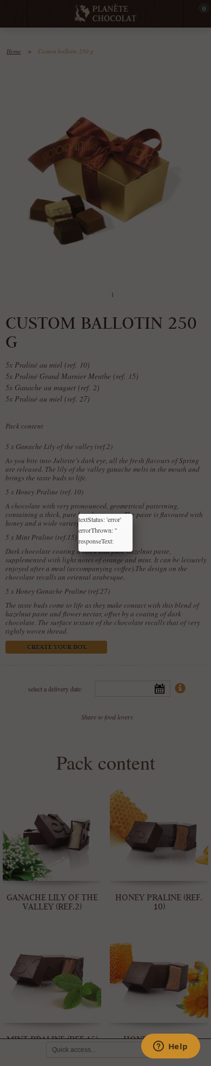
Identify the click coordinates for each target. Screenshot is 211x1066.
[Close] (132, 514)
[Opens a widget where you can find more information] (170, 1047)
